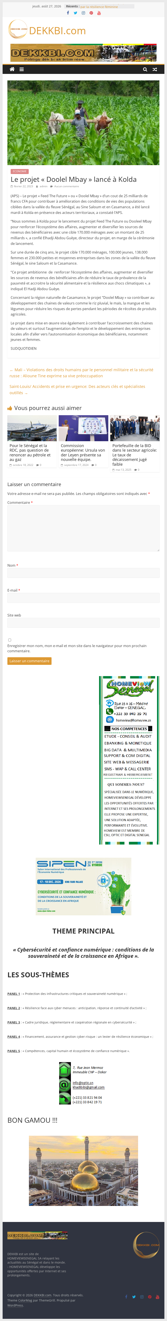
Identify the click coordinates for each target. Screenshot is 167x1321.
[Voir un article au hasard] (155, 69)
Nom (12, 565)
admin (44, 186)
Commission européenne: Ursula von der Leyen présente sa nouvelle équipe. (83, 452)
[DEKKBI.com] (12, 69)
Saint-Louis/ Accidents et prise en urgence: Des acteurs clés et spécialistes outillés (77, 389)
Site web (14, 615)
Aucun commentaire (66, 186)
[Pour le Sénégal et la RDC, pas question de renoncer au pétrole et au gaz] (32, 417)
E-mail (13, 590)
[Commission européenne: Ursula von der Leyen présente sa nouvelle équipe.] (83, 417)
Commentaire (20, 502)
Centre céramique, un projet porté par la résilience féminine (105, 8)
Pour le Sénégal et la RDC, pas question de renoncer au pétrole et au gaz (30, 452)
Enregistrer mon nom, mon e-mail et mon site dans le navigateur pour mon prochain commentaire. (77, 648)
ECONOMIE (20, 171)
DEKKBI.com (57, 30)
